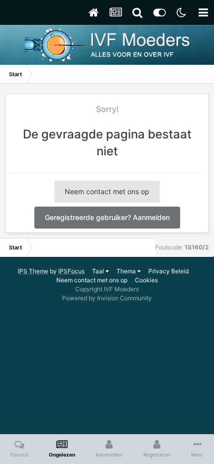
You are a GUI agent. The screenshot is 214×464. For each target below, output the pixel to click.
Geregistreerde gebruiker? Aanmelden (107, 217)
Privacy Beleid (168, 271)
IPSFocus (71, 271)
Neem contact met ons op (107, 191)
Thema (126, 271)
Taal (99, 271)
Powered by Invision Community (107, 298)
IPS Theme (33, 271)
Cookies (146, 280)
